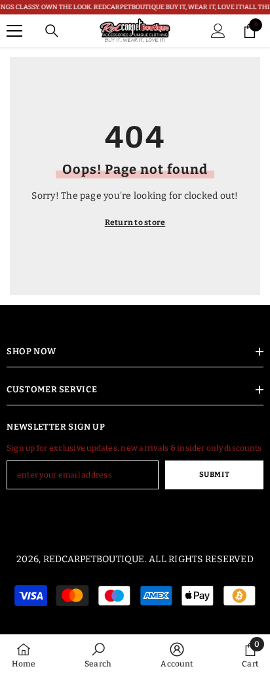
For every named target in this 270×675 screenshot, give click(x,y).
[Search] (52, 31)
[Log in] (218, 31)
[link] (98, 654)
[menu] (14, 31)
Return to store (135, 222)
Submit (214, 474)
